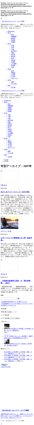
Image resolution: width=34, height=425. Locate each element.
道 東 (5, 138)
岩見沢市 (10, 120)
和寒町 (10, 109)
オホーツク (11, 147)
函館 (9, 151)
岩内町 (10, 135)
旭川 (9, 104)
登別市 (10, 124)
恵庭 (9, 122)
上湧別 (10, 144)
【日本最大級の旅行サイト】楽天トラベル (14, 301)
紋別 (9, 140)
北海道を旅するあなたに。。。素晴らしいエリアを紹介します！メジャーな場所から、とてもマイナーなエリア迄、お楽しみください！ (17, 415)
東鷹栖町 (10, 106)
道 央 (5, 113)
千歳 (9, 118)
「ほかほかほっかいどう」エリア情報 (12, 21)
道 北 (5, 102)
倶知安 (10, 129)
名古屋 (10, 156)
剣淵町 (10, 111)
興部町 (10, 142)
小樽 (9, 116)
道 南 (5, 149)
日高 (9, 136)
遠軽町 (10, 107)
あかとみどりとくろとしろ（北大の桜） (16, 192)
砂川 (9, 127)
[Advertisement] (17, 389)
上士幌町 (10, 133)
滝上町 (10, 145)
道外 (5, 155)
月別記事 (3, 312)
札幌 (9, 115)
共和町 (10, 131)
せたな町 (10, 153)
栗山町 (10, 125)
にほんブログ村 (5, 367)
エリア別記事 (5, 318)
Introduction (7, 100)
